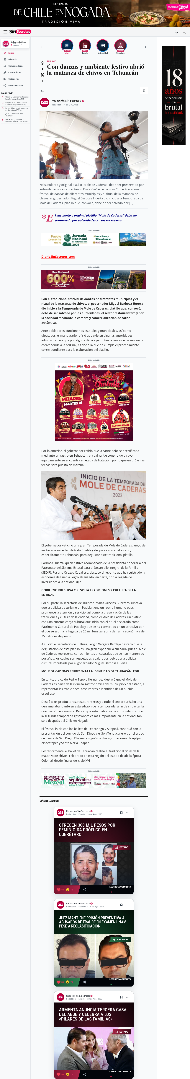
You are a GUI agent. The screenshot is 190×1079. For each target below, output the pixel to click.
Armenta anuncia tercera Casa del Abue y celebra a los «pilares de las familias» (92, 1014)
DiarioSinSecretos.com (58, 257)
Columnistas (14, 72)
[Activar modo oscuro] (176, 32)
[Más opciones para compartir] (42, 80)
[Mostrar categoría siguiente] (145, 47)
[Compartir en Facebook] (42, 68)
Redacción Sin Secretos (66, 100)
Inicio (11, 53)
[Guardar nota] (121, 812)
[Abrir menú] (5, 31)
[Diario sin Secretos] (20, 32)
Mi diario (12, 59)
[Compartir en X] (42, 74)
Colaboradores (15, 66)
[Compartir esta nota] (84, 890)
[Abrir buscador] (184, 32)
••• (128, 812)
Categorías (13, 79)
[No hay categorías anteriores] (42, 47)
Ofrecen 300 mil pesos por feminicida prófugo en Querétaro (87, 830)
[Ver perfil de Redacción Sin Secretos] (45, 102)
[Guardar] (144, 90)
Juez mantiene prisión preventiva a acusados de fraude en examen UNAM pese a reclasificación (92, 922)
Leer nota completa (120, 890)
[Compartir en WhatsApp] (42, 63)
